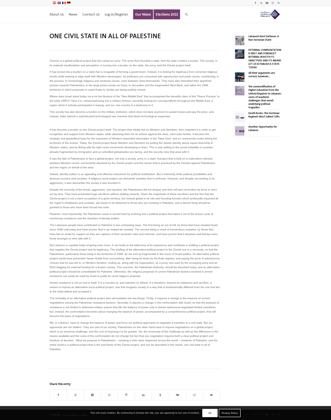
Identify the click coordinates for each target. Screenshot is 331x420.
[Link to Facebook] (255, 3)
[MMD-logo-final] (269, 14)
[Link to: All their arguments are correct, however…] (239, 77)
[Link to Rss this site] (278, 3)
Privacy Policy (230, 413)
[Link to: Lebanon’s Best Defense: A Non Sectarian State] (239, 40)
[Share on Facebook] (58, 395)
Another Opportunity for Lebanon (262, 128)
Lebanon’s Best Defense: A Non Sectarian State (263, 38)
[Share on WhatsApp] (109, 395)
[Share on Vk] (177, 395)
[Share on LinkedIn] (143, 395)
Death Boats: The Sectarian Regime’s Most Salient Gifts (264, 115)
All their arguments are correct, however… (261, 75)
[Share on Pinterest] (126, 395)
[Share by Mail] (211, 395)
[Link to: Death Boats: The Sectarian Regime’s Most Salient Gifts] (239, 117)
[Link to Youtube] (267, 3)
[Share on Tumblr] (160, 395)
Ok (209, 413)
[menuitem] (56, 14)
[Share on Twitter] (75, 395)
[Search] (186, 14)
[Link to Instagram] (272, 3)
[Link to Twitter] (261, 3)
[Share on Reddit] (194, 395)
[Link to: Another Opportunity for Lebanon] (239, 131)
